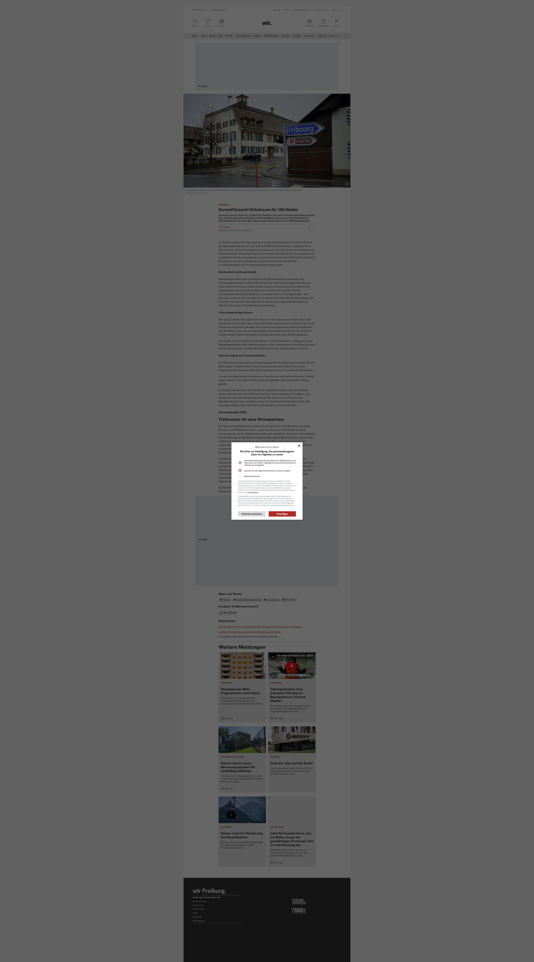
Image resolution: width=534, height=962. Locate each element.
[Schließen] (299, 446)
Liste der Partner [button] (252, 492)
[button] (267, 476)
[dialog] (267, 481)
